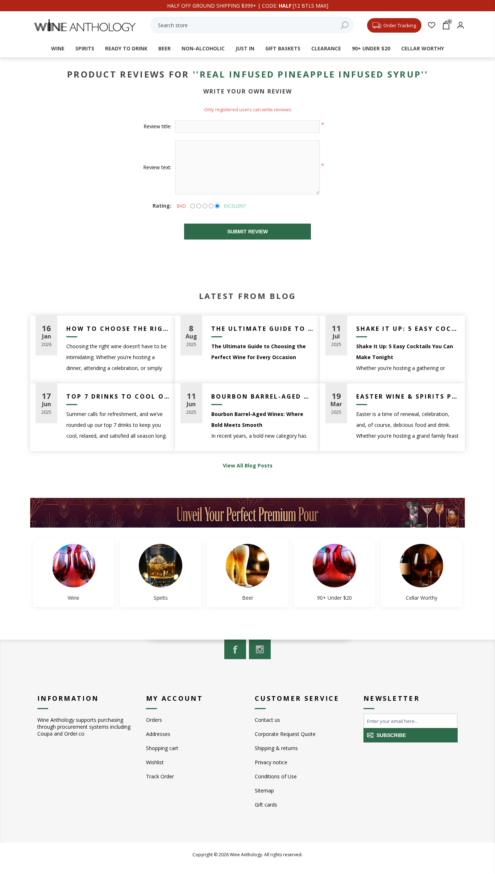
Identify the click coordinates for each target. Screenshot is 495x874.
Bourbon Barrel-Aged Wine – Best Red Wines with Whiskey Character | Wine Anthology (263, 396)
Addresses (158, 734)
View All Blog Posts (248, 465)
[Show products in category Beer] (247, 565)
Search (344, 25)
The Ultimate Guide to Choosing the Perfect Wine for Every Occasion (263, 329)
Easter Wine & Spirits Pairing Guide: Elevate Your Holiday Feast (407, 396)
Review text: (157, 167)
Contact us (267, 719)
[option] (73, 573)
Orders (154, 719)
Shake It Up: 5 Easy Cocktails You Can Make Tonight (407, 329)
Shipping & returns (276, 748)
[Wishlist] (431, 25)
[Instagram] (260, 649)
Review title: (157, 126)
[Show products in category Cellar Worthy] (421, 565)
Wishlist (155, 762)
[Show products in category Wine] (73, 565)
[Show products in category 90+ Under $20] (334, 565)
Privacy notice (271, 762)
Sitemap (264, 790)
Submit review (247, 231)
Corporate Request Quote (285, 734)
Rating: (162, 205)
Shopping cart (162, 748)
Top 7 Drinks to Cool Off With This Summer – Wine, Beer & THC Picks (118, 396)
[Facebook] (235, 649)
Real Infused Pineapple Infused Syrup (310, 74)
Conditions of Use (276, 776)
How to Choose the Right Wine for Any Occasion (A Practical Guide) (118, 329)
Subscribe (391, 735)
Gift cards (266, 804)
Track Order (160, 776)
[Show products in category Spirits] (160, 565)
